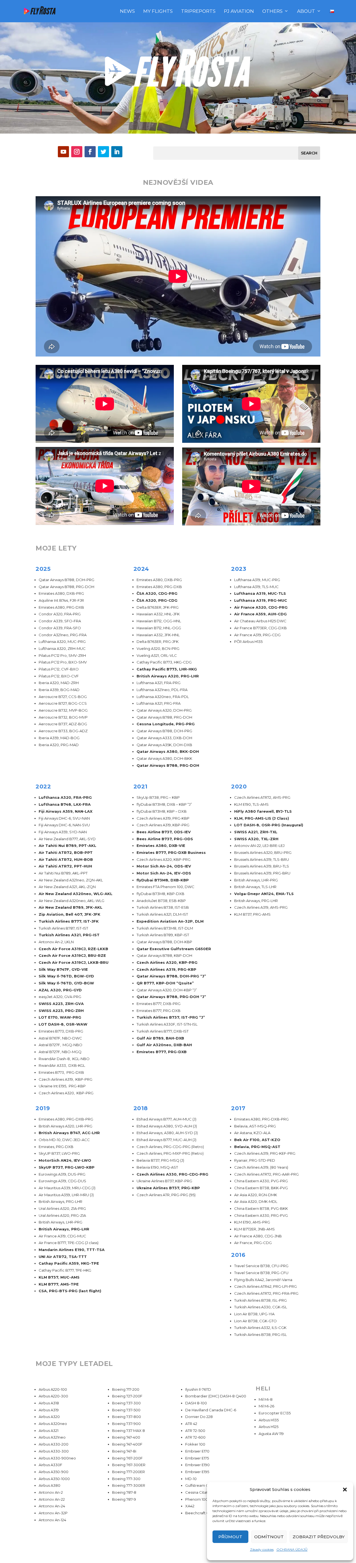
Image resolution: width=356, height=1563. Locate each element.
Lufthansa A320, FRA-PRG (65, 797)
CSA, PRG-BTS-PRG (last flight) (70, 1291)
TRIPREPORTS (198, 11)
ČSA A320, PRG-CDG (157, 600)
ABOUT (306, 11)
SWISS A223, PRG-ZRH (61, 1010)
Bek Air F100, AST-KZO (257, 1139)
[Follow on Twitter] (103, 151)
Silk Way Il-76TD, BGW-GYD (66, 976)
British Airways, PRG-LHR (64, 1229)
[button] (345, 1489)
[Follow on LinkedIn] (116, 151)
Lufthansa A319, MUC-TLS (260, 593)
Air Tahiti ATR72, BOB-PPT (66, 852)
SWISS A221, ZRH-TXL (255, 832)
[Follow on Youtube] (63, 151)
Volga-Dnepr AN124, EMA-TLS (264, 893)
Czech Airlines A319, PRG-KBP (166, 969)
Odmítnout (269, 1536)
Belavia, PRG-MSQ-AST (257, 1146)
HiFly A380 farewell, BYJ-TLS (263, 811)
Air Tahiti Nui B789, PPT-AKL (67, 845)
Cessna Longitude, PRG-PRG (166, 724)
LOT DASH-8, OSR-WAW (63, 1024)
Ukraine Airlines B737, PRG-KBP (168, 1188)
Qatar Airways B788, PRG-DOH (168, 765)
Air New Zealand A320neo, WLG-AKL (75, 893)
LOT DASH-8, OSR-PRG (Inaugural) (268, 825)
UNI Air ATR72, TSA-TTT (63, 1256)
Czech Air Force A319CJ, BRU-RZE (72, 955)
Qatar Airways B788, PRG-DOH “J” (171, 996)
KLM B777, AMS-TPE (59, 1284)
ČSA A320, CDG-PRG (157, 593)
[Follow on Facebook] (90, 151)
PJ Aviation (239, 11)
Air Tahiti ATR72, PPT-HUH (65, 866)
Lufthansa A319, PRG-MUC (260, 600)
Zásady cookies (262, 1549)
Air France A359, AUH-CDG (260, 614)
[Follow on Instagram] (76, 151)
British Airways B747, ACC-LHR (69, 1133)
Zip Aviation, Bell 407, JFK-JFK (69, 914)
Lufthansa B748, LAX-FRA (65, 804)
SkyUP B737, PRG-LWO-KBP (67, 1167)
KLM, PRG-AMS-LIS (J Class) (261, 818)
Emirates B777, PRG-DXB (162, 1052)
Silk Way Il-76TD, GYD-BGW (66, 983)
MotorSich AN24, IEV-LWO (65, 1160)
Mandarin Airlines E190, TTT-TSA (72, 1249)
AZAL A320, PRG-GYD (60, 990)
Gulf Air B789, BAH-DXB (160, 1038)
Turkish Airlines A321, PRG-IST (69, 935)
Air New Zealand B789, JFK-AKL (70, 907)
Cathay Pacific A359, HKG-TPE (69, 1263)
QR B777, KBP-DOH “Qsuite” (165, 983)
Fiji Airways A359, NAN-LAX (65, 811)
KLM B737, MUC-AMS (59, 1277)
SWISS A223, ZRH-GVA (61, 1003)
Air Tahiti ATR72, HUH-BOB (66, 859)
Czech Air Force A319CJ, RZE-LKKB (73, 949)
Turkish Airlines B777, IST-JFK (69, 921)
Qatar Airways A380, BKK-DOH (168, 751)
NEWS (127, 11)
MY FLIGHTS (158, 11)
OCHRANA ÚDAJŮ (292, 1549)
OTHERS (272, 11)
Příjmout (230, 1536)
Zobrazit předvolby (319, 1536)
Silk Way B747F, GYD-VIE (63, 969)
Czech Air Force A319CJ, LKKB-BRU (73, 962)
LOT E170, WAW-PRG (60, 1017)
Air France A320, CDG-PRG (261, 607)
